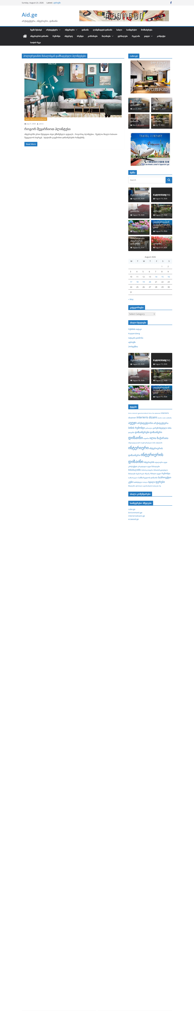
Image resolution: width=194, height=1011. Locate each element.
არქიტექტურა (52, 30)
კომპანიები (93, 36)
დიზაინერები (142, 432)
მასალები (156, 466)
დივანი (131, 432)
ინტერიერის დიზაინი (39, 36)
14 (156, 276)
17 (131, 282)
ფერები (160, 482)
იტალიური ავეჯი (161, 462)
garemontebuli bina (145, 413)
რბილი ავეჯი (155, 473)
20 (150, 282)
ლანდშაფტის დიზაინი (102, 30)
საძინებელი (138, 482)
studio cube (162, 418)
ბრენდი (80, 36)
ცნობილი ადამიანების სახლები (147, 486)
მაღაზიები (106, 36)
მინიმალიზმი (134, 470)
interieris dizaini (147, 417)
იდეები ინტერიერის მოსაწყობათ (35, 119)
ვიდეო (147, 36)
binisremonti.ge (135, 512)
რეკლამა (136, 36)
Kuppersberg (159, 194)
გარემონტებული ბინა (162, 428)
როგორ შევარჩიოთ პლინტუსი (47, 129)
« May (130, 299)
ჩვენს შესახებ (36, 30)
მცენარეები (140, 474)
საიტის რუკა (35, 42)
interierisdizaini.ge (136, 516)
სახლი (119, 30)
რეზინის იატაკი (138, 194)
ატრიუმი (157, 211)
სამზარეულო (133, 478)
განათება (148, 428)
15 (162, 276)
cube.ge (131, 509)
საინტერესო (131, 30)
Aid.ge (29, 14)
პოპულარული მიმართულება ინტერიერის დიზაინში (137, 239)
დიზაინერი (156, 432)
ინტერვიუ (69, 36)
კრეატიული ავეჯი (144, 466)
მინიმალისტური (147, 470)
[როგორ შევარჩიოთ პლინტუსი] (73, 90)
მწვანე (147, 474)
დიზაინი (85, 30)
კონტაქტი (161, 36)
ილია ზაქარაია (159, 438)
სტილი (151, 482)
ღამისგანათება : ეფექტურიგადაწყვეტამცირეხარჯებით (161, 223)
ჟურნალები (123, 36)
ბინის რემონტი (136, 427)
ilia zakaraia (156, 413)
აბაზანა (169, 418)
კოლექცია (132, 466)
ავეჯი (132, 423)
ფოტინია (157, 243)
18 (137, 282)
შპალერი (131, 486)
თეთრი (146, 438)
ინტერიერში (149, 462)
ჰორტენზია (135, 227)
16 (169, 276)
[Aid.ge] (25, 36)
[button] (59, 30)
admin (41, 124)
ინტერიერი (70, 30)
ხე (160, 486)
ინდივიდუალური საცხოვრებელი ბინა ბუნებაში (145, 443)
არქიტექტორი (145, 423)
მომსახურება (146, 30)
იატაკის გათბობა (60, 2)
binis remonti (133, 413)
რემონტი (56, 36)
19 (144, 282)
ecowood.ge (133, 519)
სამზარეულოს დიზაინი (148, 477)
